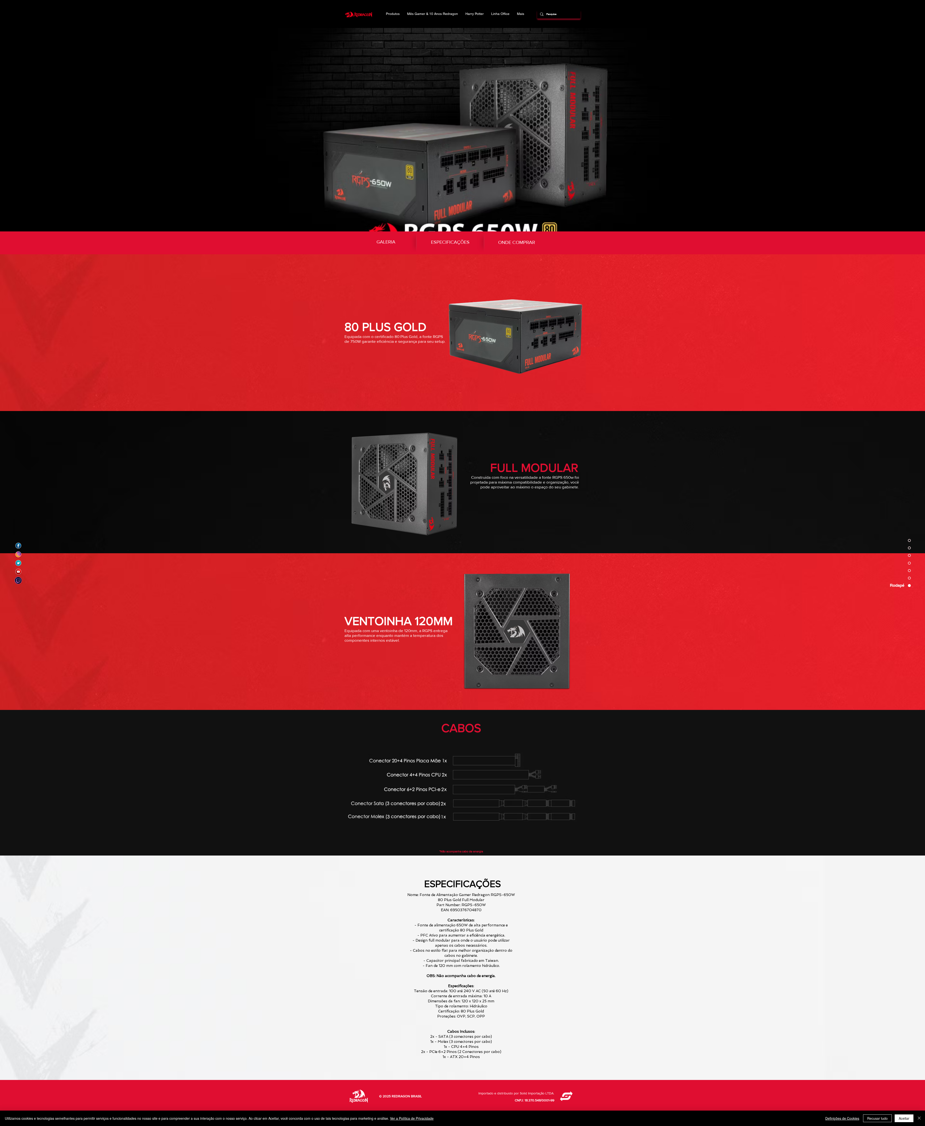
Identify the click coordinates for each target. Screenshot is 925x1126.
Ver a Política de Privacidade (412, 1118)
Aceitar (904, 1118)
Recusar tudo (877, 1118)
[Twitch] (18, 580)
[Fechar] (919, 1118)
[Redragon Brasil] (18, 546)
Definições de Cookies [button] (842, 1118)
